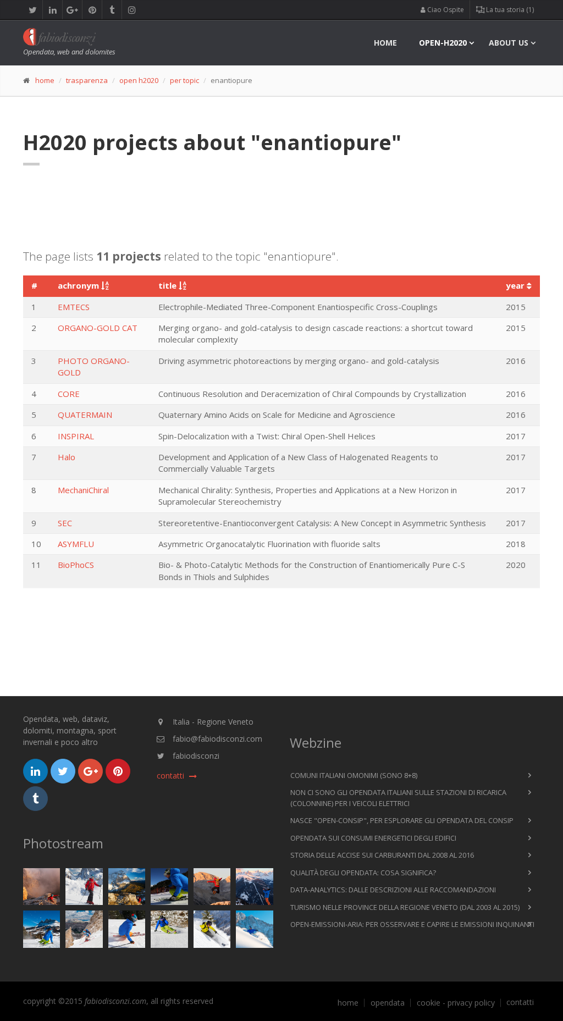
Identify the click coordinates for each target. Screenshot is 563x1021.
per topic (184, 80)
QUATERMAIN (85, 414)
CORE (69, 393)
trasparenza (87, 80)
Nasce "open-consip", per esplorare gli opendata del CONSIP (402, 820)
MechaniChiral (83, 489)
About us (508, 42)
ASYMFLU (76, 543)
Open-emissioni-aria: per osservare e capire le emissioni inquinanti (412, 924)
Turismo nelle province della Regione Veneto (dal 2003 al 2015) (405, 907)
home (385, 42)
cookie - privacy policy (456, 1002)
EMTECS (74, 306)
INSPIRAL (76, 436)
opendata (388, 1002)
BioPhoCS (76, 564)
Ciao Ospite (445, 9)
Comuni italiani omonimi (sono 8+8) (353, 775)
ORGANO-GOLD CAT (97, 327)
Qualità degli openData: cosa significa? (363, 872)
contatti (520, 1002)
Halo (66, 456)
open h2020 (138, 80)
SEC (65, 522)
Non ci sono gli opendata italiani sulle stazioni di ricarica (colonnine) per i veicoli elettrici (398, 797)
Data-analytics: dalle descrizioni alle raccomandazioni (393, 890)
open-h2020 (443, 42)
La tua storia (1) (509, 9)
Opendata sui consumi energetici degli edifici (373, 838)
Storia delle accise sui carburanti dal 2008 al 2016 (382, 855)
